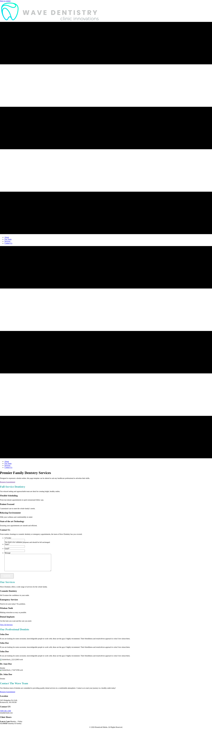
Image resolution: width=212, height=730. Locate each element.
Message (7, 553)
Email (6, 548)
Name (6, 544)
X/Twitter (7, 538)
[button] (7, 482)
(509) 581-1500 (5, 711)
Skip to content (5, 1)
